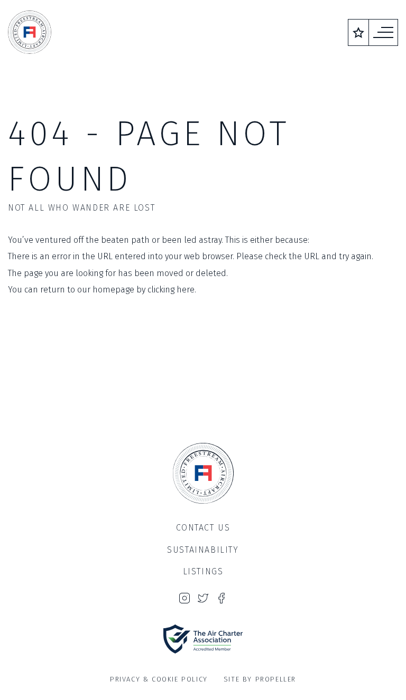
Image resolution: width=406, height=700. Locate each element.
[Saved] (358, 32)
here (186, 290)
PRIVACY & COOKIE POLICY (159, 679)
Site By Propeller (260, 679)
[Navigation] (383, 32)
